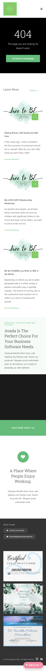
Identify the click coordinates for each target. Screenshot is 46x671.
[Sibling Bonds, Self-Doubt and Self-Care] (23, 113)
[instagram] (37, 659)
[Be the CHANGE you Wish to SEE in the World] (23, 251)
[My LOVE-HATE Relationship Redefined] (23, 180)
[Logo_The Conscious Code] (10, 3)
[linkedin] (41, 659)
